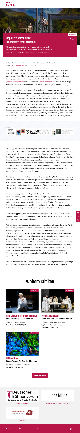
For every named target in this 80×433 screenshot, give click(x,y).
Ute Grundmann (18, 66)
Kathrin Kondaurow (46, 82)
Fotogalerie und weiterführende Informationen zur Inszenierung (29, 53)
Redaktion (8, 429)
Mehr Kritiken (40, 375)
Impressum (28, 429)
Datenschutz (35, 429)
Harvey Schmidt (17, 82)
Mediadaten (21, 429)
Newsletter (15, 429)
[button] (70, 39)
